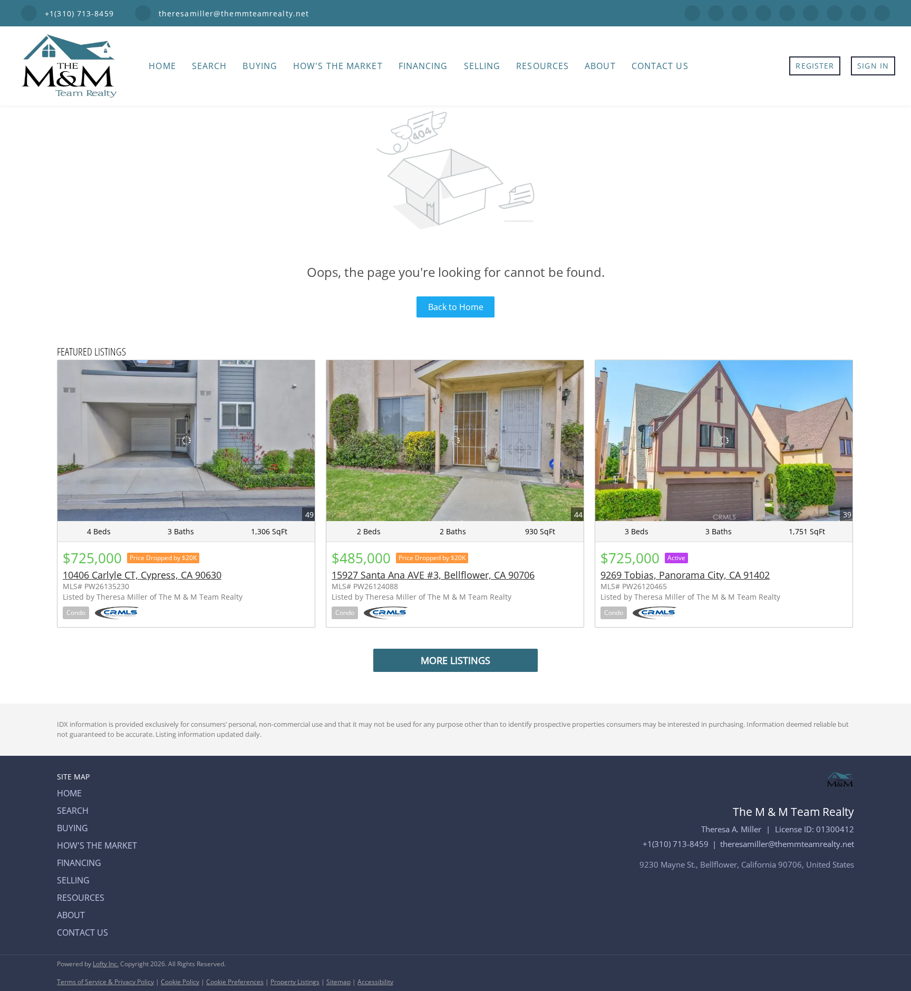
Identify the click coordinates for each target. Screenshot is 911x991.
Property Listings (294, 981)
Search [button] (209, 66)
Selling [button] (482, 66)
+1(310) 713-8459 (676, 844)
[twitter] (740, 12)
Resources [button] (542, 66)
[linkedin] (716, 12)
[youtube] (811, 12)
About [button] (600, 66)
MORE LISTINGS (455, 660)
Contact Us (660, 66)
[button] (100, 793)
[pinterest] (834, 12)
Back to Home (455, 307)
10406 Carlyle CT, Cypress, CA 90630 (142, 575)
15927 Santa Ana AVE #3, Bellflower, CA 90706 (433, 575)
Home (162, 66)
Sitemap (338, 981)
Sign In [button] (873, 66)
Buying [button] (260, 66)
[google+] (858, 12)
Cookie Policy (180, 981)
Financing (423, 66)
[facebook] (692, 12)
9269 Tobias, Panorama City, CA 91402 (685, 575)
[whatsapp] (882, 12)
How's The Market (338, 66)
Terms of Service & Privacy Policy (105, 981)
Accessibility (375, 981)
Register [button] (815, 66)
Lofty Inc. (106, 963)
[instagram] (787, 12)
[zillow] (763, 12)
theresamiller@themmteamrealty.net (787, 844)
